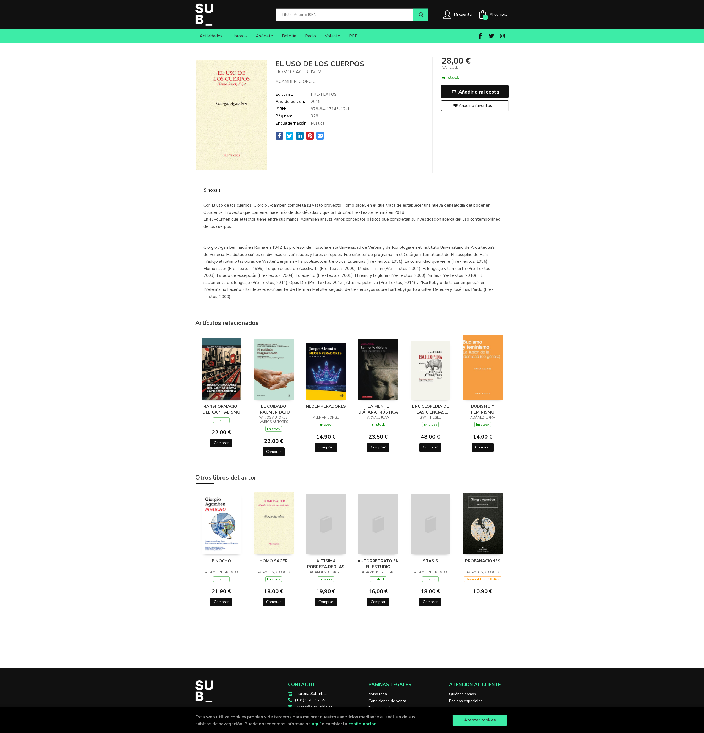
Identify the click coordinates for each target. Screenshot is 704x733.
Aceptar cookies (480, 720)
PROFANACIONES (483, 561)
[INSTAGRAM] (502, 35)
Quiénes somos (462, 694)
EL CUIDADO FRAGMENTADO (273, 409)
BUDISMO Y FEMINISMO (482, 409)
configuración (362, 724)
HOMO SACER (274, 561)
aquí (316, 724)
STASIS (430, 561)
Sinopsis (212, 190)
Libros (237, 36)
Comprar (221, 442)
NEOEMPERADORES (326, 406)
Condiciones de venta (387, 701)
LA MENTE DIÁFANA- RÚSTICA (378, 409)
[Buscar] (420, 15)
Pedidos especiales (466, 701)
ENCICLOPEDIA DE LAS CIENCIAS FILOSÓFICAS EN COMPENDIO (430, 409)
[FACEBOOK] (480, 35)
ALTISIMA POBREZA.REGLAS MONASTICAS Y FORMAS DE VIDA (326, 563)
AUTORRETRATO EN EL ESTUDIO (378, 563)
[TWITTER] (491, 35)
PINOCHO (221, 561)
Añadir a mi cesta (478, 92)
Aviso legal (378, 694)
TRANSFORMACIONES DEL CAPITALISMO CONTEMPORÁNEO (221, 409)
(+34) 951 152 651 (311, 700)
